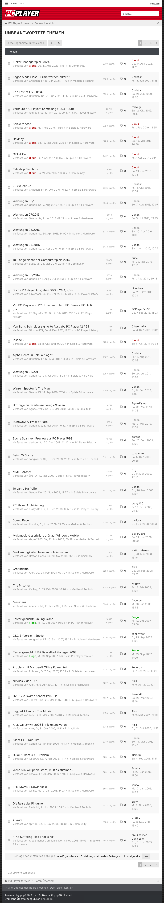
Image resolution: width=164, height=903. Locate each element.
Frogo (32, 622)
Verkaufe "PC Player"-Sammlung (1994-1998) (43, 109)
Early (32, 807)
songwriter (35, 459)
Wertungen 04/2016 (26, 244)
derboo (33, 442)
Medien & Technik (83, 80)
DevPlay (18, 139)
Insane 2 (18, 340)
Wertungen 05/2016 (26, 229)
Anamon (34, 606)
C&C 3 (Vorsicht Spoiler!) (30, 635)
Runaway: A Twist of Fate (30, 421)
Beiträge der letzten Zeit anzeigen (35, 856)
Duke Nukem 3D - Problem (31, 755)
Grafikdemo (21, 569)
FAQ (22, 3)
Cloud (32, 65)
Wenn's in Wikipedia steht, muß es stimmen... (43, 770)
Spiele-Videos (22, 124)
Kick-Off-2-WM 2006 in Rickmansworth (40, 724)
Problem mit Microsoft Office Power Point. (41, 667)
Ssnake (33, 774)
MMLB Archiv (22, 472)
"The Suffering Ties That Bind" (33, 836)
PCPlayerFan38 (38, 313)
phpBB (24, 895)
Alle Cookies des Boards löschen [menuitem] (27, 887)
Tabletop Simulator (25, 169)
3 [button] (151, 43)
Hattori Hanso (37, 556)
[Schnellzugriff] (5, 3)
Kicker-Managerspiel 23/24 (31, 62)
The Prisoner (21, 585)
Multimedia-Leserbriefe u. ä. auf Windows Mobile (46, 535)
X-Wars (17, 820)
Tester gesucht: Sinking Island (33, 619)
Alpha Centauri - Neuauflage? (33, 355)
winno (32, 790)
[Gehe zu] (158, 23)
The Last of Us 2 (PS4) (28, 92)
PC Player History (85, 112)
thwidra (33, 524)
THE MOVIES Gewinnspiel (30, 786)
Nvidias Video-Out (25, 681)
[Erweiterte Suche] (58, 43)
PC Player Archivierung (28, 505)
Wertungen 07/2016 (26, 214)
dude (32, 263)
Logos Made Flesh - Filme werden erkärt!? (41, 77)
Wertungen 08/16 (24, 201)
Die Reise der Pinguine (28, 803)
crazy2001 (35, 509)
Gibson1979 (36, 330)
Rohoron (34, 671)
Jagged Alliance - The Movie (32, 711)
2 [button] (145, 43)
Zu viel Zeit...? (22, 186)
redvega (34, 112)
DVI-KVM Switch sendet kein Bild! (35, 696)
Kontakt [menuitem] (68, 887)
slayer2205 (36, 539)
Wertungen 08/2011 (26, 372)
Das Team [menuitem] (56, 887)
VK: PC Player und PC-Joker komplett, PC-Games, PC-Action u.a (54, 307)
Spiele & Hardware (86, 96)
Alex (31, 572)
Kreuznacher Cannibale (43, 840)
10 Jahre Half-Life (25, 488)
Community (78, 65)
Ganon (33, 204)
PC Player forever (82, 622)
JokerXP (34, 700)
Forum (14, 3)
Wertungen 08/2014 (26, 275)
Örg (31, 475)
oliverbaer (35, 294)
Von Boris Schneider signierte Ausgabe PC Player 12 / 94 (51, 326)
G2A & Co (19, 154)
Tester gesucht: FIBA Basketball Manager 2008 (45, 652)
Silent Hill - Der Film (26, 740)
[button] (156, 43)
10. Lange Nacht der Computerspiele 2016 (41, 260)
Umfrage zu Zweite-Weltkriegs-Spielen (39, 405)
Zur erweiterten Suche (21, 872)
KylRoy (33, 589)
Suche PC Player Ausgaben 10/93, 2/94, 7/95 (43, 290)
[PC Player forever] (23, 14)
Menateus (19, 602)
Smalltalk (85, 408)
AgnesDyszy (36, 408)
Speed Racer (21, 520)
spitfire (33, 823)
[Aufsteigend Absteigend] (131, 856)
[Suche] (51, 43)
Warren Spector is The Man (31, 388)
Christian (34, 80)
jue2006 (34, 758)
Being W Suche (23, 455)
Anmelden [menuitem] (155, 4)
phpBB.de (47, 898)
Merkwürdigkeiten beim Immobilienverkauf (41, 552)
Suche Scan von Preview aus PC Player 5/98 (42, 438)
